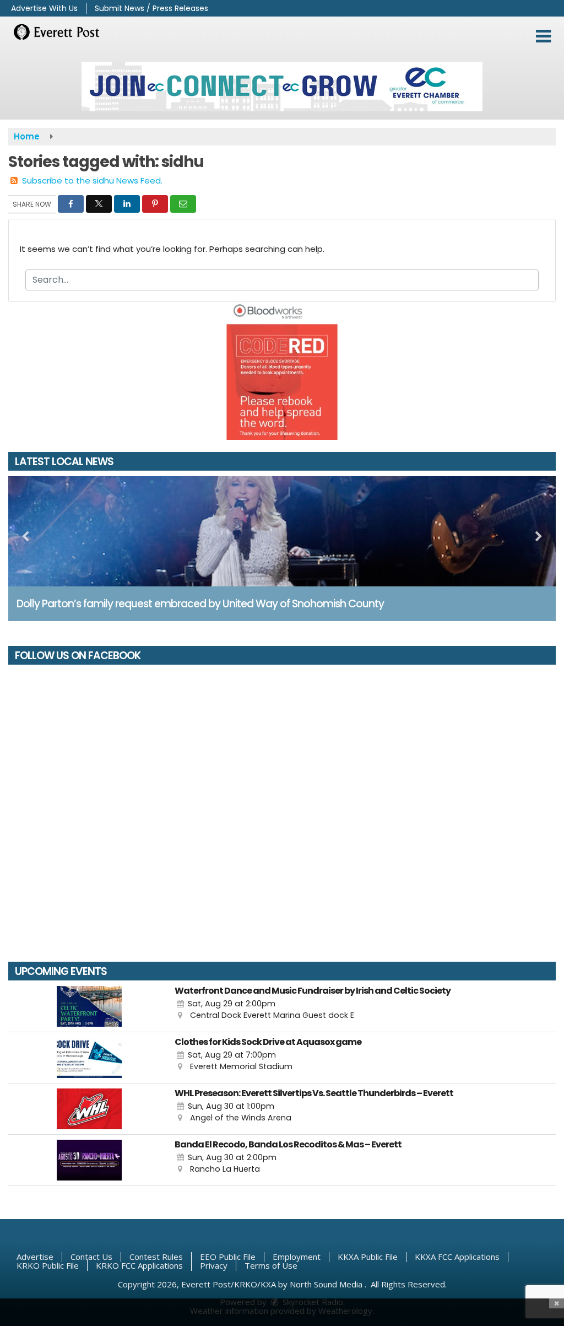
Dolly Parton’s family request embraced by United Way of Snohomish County (200, 603)
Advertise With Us (44, 8)
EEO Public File (228, 1256)
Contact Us (91, 1256)
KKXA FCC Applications (457, 1256)
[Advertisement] (282, 86)
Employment (297, 1256)
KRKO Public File (48, 1265)
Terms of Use (271, 1265)
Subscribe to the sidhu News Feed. (92, 180)
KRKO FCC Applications (139, 1265)
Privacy (213, 1265)
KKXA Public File (368, 1256)
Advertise (35, 1256)
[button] (543, 36)
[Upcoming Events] (89, 1006)
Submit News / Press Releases (151, 8)
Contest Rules (156, 1256)
